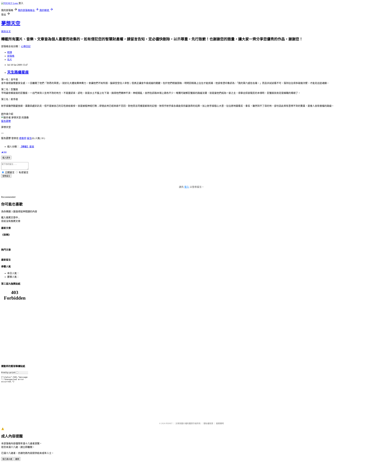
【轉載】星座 (27, 146)
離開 (17, 459)
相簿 (9, 52)
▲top (4, 152)
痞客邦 (22, 138)
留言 (29, 138)
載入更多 (6, 158)
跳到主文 (6, 31)
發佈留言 (6, 176)
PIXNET (169, 423)
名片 (9, 59)
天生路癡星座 (18, 72)
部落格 (10, 56)
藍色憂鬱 (6, 121)
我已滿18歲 (7, 459)
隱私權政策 (208, 423)
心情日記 (26, 46)
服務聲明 (220, 423)
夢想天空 (10, 23)
